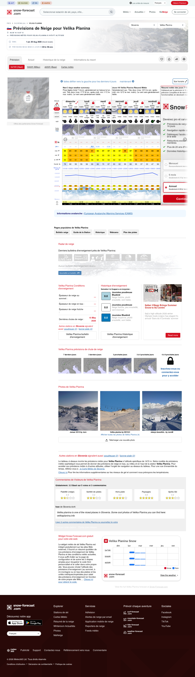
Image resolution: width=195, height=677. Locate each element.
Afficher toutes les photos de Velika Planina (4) (120, 434)
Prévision (14, 59)
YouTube (166, 626)
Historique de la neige (54, 59)
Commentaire (100, 650)
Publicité (24, 650)
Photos (152, 11)
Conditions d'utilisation (16, 664)
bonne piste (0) (86, 328)
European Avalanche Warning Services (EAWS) (108, 213)
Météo (126, 11)
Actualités (139, 11)
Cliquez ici (63, 472)
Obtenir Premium (179, 3)
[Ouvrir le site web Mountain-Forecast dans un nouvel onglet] (23, 3)
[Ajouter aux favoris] (162, 59)
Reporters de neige (95, 626)
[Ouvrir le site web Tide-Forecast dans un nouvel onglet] (35, 3)
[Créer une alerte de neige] (169, 59)
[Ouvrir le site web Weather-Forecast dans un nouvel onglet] (46, 3)
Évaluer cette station (66, 527)
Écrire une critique (87, 527)
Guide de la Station (81, 232)
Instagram (166, 617)
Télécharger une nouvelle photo (121, 440)
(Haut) (17, 66)
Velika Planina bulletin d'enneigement (77, 335)
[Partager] (176, 59)
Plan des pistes (130, 232)
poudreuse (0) (70, 328)
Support (37, 650)
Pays (9, 23)
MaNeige (58, 635)
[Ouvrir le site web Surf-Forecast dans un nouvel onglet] (11, 3)
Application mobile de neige (99, 621)
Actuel (31, 59)
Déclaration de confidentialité (40, 664)
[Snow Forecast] (20, 12)
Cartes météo (67, 66)
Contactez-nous (52, 650)
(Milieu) (33, 66)
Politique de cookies (63, 664)
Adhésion (90, 612)
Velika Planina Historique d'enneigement (120, 335)
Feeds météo (91, 630)
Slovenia (20, 23)
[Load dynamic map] (28, 98)
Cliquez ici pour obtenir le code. (75, 580)
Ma (163, 11)
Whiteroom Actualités (64, 626)
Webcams (114, 232)
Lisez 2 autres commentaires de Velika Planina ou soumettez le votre (87, 522)
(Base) (51, 66)
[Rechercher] (111, 12)
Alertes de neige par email (98, 617)
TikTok (164, 621)
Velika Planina (35, 23)
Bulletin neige (62, 232)
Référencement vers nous (77, 650)
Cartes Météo (60, 617)
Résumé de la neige (64, 621)
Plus (57, 131)
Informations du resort (85, 59)
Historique (100, 232)
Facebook (166, 612)
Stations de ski (61, 612)
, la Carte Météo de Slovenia (91, 468)
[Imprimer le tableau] (184, 59)
